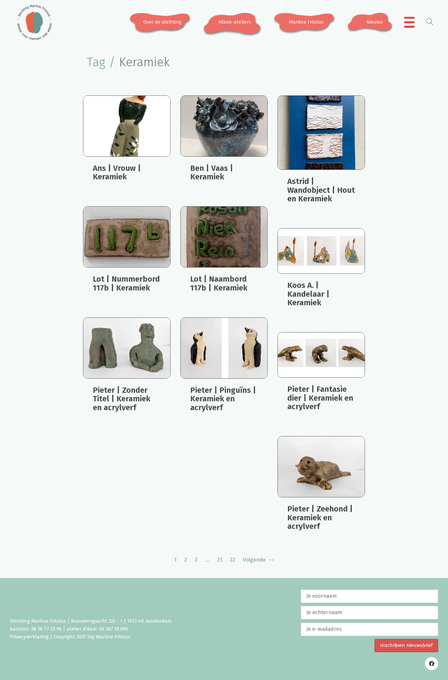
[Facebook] (431, 663)
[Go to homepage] (34, 22)
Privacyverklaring (29, 637)
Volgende (255, 560)
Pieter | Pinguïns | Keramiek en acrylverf (223, 399)
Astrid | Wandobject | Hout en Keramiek (321, 190)
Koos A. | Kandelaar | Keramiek (308, 294)
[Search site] (429, 23)
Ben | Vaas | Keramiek (211, 172)
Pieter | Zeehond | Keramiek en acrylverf (320, 517)
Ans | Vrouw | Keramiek (117, 172)
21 (219, 560)
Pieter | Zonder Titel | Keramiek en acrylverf (121, 399)
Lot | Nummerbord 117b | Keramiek (126, 283)
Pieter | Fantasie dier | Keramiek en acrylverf (320, 398)
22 (232, 560)
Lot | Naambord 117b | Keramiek (218, 283)
